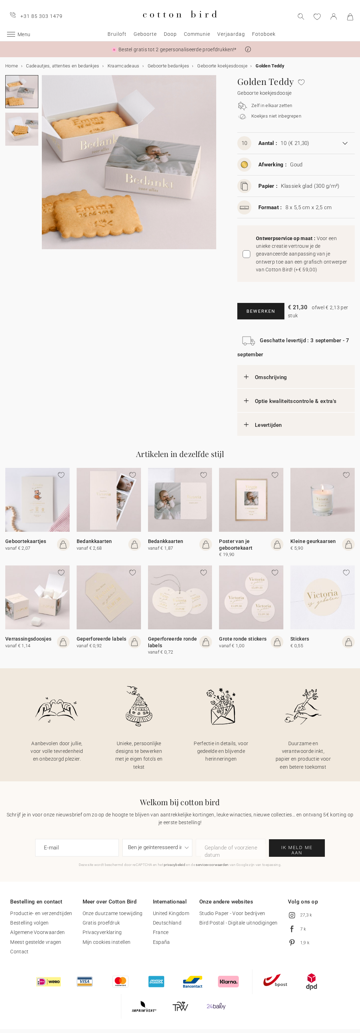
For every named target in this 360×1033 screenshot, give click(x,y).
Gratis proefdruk (101, 923)
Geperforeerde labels (102, 639)
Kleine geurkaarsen (313, 541)
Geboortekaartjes (25, 541)
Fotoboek (264, 34)
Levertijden (268, 425)
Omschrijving (271, 377)
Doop (170, 34)
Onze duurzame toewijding (113, 913)
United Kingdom (171, 913)
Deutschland (167, 923)
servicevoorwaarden (212, 865)
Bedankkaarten (94, 541)
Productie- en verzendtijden (41, 913)
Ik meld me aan (297, 850)
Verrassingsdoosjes (28, 639)
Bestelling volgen (29, 923)
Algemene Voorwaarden (37, 932)
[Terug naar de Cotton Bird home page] (180, 23)
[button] (248, 49)
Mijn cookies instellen (107, 942)
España (161, 942)
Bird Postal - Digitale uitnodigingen (238, 923)
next (46, 166)
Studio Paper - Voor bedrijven (232, 913)
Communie (197, 34)
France (161, 932)
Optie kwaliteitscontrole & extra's (295, 401)
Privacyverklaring (102, 932)
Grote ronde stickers (242, 639)
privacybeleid (174, 865)
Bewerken (260, 311)
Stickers (299, 639)
